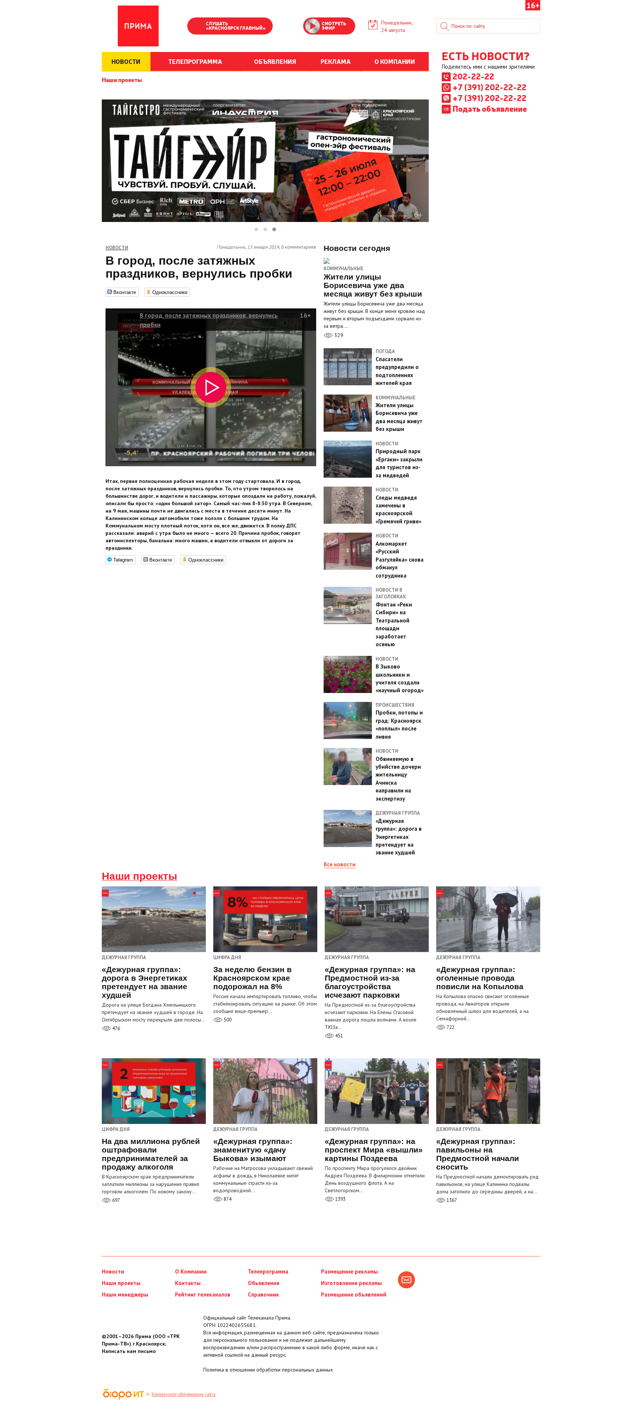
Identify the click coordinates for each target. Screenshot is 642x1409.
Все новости (340, 864)
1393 (340, 1199)
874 (227, 1199)
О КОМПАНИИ (394, 61)
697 (115, 1200)
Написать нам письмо (129, 1351)
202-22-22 (473, 76)
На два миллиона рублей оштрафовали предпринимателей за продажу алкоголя (151, 1154)
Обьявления (263, 1283)
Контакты (188, 1283)
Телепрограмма (268, 1271)
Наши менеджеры (125, 1294)
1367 (451, 1200)
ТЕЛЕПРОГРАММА (195, 61)
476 (115, 1028)
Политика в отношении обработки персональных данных (268, 1369)
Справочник (263, 1294)
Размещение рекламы (349, 1271)
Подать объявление (490, 108)
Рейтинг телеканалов (202, 1294)
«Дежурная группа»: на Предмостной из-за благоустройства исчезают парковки (370, 982)
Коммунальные (343, 268)
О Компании (191, 1271)
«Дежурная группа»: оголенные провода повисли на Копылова (479, 978)
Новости (113, 1271)
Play (196, 26)
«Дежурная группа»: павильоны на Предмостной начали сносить (477, 1154)
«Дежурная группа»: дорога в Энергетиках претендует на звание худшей (144, 982)
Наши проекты (122, 79)
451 (338, 1036)
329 (338, 335)
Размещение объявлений (353, 1294)
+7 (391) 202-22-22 (489, 86)
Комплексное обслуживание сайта (183, 1394)
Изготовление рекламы (351, 1283)
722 (449, 1027)
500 (227, 1020)
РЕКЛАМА (336, 61)
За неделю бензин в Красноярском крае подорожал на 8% (252, 978)
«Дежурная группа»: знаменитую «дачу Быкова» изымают (252, 1150)
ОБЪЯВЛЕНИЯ (275, 61)
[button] (256, 229)
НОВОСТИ (125, 61)
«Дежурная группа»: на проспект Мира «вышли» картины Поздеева (374, 1150)
